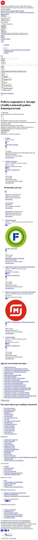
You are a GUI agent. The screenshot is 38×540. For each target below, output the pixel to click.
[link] (4, 31)
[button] (3, 35)
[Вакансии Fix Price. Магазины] (20, 237)
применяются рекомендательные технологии (15, 521)
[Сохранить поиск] (2, 67)
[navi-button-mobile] (2, 41)
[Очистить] (3, 62)
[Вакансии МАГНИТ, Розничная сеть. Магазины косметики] (20, 310)
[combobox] (9, 59)
